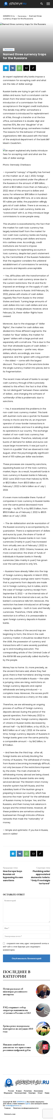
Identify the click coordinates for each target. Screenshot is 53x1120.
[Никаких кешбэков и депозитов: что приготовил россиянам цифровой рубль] (43, 1047)
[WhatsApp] (19, 68)
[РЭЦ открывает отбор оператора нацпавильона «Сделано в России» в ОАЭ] (43, 1010)
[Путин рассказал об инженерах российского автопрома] (43, 991)
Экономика (22, 16)
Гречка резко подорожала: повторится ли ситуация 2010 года (18, 1028)
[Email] (26, 68)
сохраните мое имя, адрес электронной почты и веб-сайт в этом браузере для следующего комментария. (26, 946)
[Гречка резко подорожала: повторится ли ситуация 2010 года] (43, 1029)
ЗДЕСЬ (27, 1104)
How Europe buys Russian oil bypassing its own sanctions (13, 876)
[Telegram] (6, 68)
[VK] (13, 68)
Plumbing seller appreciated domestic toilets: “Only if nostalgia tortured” (40, 877)
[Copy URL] (33, 68)
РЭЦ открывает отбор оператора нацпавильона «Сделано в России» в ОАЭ (17, 1010)
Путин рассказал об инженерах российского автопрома (15, 991)
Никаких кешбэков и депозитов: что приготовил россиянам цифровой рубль (17, 1047)
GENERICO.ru (9, 16)
